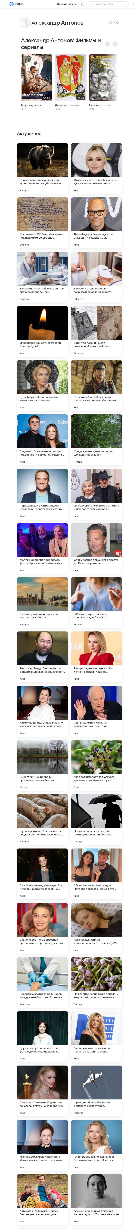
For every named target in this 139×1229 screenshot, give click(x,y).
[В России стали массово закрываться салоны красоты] (96, 277)
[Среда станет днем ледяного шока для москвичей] (96, 439)
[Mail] (11, 4)
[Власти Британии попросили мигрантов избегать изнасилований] (42, 602)
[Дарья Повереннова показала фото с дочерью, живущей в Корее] (42, 1036)
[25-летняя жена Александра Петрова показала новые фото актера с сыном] (96, 873)
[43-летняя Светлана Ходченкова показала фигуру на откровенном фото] (42, 1091)
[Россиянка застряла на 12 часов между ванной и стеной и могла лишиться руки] (42, 982)
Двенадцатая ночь (67, 105)
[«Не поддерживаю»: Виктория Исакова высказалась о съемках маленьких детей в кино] (42, 1145)
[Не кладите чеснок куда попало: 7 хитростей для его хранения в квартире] (96, 982)
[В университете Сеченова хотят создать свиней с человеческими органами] (42, 819)
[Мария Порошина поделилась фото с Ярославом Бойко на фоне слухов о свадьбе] (42, 548)
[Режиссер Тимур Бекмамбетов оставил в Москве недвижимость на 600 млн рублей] (42, 656)
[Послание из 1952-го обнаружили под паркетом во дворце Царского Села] (42, 222)
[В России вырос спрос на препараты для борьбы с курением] (96, 602)
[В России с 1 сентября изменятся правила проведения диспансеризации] (42, 277)
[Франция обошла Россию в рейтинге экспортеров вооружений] (96, 1091)
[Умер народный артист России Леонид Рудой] (42, 331)
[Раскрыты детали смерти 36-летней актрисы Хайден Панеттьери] (96, 656)
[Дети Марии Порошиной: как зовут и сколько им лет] (42, 385)
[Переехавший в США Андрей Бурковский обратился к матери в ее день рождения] (42, 494)
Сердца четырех (100, 105)
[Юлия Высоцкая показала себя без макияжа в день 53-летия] (96, 1145)
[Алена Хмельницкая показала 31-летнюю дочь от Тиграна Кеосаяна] (96, 1199)
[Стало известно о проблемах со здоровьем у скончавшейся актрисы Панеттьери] (96, 168)
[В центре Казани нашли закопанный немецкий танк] (96, 331)
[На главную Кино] (19, 4)
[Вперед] (115, 44)
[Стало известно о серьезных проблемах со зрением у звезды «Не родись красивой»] (42, 928)
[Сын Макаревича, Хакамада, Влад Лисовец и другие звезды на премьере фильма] (42, 873)
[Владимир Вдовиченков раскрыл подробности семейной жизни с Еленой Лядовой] (42, 439)
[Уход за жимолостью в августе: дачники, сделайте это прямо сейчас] (96, 765)
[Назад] (107, 44)
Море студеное (31, 105)
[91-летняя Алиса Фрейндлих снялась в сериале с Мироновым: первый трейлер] (96, 385)
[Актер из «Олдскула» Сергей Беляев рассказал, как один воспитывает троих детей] (42, 1199)
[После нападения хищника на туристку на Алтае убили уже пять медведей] (42, 168)
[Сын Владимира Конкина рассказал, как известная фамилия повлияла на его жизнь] (96, 711)
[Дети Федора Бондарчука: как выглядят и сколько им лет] (96, 222)
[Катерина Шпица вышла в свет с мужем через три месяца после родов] (42, 711)
